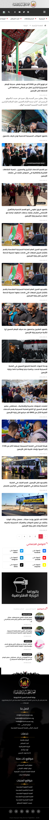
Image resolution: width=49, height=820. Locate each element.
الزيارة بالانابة (24, 740)
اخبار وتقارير (41, 78)
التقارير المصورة (40, 130)
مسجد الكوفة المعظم (24, 803)
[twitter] (24, 12)
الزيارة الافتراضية (24, 746)
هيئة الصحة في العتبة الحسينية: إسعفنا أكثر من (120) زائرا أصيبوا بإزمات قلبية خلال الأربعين (24, 447)
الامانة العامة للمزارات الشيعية (24, 771)
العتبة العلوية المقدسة (24, 786)
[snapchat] (16, 811)
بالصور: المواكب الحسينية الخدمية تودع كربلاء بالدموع (25, 136)
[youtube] (20, 12)
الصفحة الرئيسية (37, 25)
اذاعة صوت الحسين (24, 752)
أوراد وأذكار (24, 749)
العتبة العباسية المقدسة (24, 799)
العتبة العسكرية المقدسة (24, 796)
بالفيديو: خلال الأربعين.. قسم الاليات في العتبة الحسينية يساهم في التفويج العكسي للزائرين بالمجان (25, 484)
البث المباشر (24, 743)
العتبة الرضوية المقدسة (24, 793)
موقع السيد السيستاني (24, 765)
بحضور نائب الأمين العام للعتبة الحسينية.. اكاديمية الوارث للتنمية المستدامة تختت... (19, 632)
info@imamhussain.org (24, 715)
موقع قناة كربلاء (24, 774)
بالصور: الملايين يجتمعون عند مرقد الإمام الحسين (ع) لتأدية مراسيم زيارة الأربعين (25, 330)
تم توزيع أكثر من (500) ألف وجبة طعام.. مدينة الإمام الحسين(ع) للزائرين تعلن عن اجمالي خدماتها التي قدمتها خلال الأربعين (26, 87)
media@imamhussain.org (24, 721)
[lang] (4, 12)
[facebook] (28, 12)
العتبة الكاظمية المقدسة (24, 790)
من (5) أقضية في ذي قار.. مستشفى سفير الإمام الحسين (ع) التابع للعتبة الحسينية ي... (17, 658)
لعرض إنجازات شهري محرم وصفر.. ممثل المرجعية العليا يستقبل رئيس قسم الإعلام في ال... (18, 619)
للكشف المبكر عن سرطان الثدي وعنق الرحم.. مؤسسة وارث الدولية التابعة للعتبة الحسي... (18, 645)
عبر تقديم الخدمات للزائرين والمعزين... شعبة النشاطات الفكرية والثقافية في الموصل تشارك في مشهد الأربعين (25, 173)
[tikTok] (10, 811)
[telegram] (22, 811)
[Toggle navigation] (44, 12)
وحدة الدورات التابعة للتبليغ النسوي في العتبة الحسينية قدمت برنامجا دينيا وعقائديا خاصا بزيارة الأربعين (27, 369)
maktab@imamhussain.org (24, 718)
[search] (9, 12)
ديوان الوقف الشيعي (25, 768)
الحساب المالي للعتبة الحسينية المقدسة (24, 727)
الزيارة (26, 25)
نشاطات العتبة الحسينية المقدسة (35, 163)
